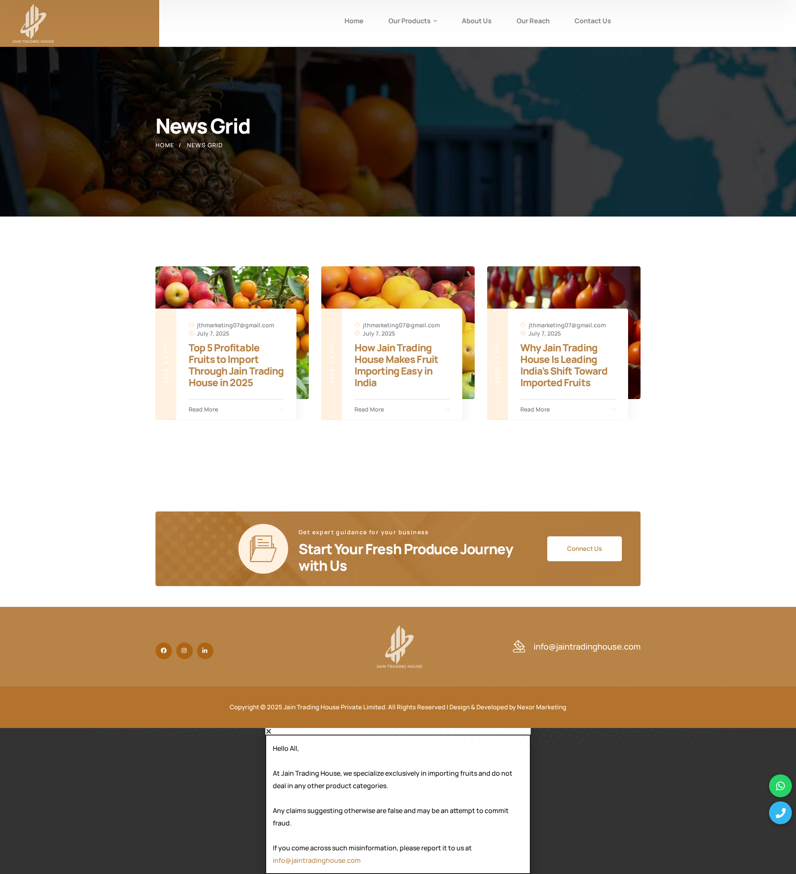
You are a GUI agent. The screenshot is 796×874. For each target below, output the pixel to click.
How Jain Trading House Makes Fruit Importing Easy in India (396, 365)
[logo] (33, 23)
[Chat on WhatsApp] (780, 785)
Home (165, 145)
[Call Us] (780, 812)
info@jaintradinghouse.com (317, 860)
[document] (398, 801)
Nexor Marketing (541, 707)
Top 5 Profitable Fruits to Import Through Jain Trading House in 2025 (236, 365)
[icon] (163, 651)
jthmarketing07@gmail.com (235, 325)
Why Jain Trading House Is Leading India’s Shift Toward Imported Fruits (563, 365)
